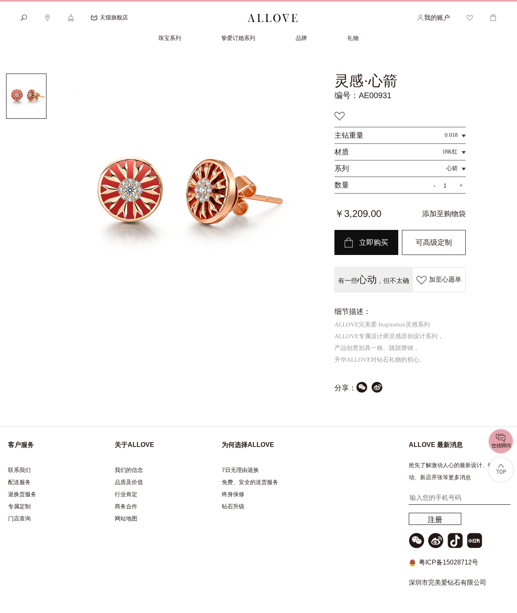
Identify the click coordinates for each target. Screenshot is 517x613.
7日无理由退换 (240, 470)
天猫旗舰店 (114, 17)
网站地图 (126, 518)
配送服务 (19, 482)
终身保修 (233, 494)
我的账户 (437, 17)
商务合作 (126, 506)
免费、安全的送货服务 (250, 482)
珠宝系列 (169, 38)
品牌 (301, 38)
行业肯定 (126, 494)
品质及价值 (129, 482)
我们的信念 (129, 470)
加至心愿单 (445, 279)
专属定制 (19, 506)
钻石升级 (233, 506)
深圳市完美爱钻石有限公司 (447, 582)
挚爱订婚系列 (238, 38)
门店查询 (19, 518)
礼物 (353, 38)
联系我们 (19, 470)
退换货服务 (22, 494)
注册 (435, 520)
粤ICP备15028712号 (448, 562)
